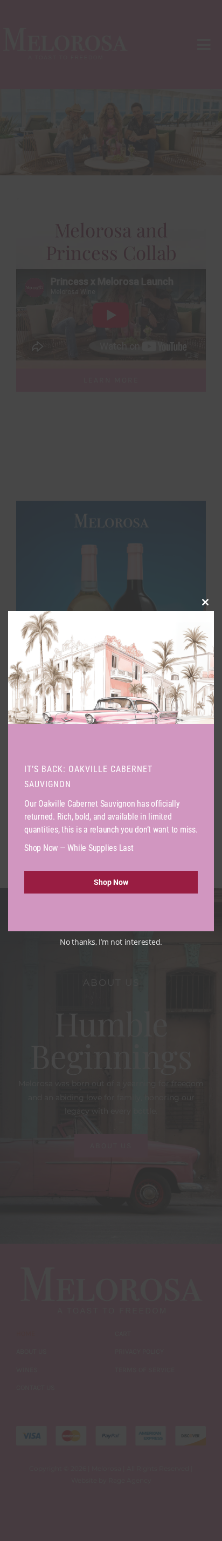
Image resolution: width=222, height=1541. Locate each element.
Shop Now (111, 882)
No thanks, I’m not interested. (111, 942)
